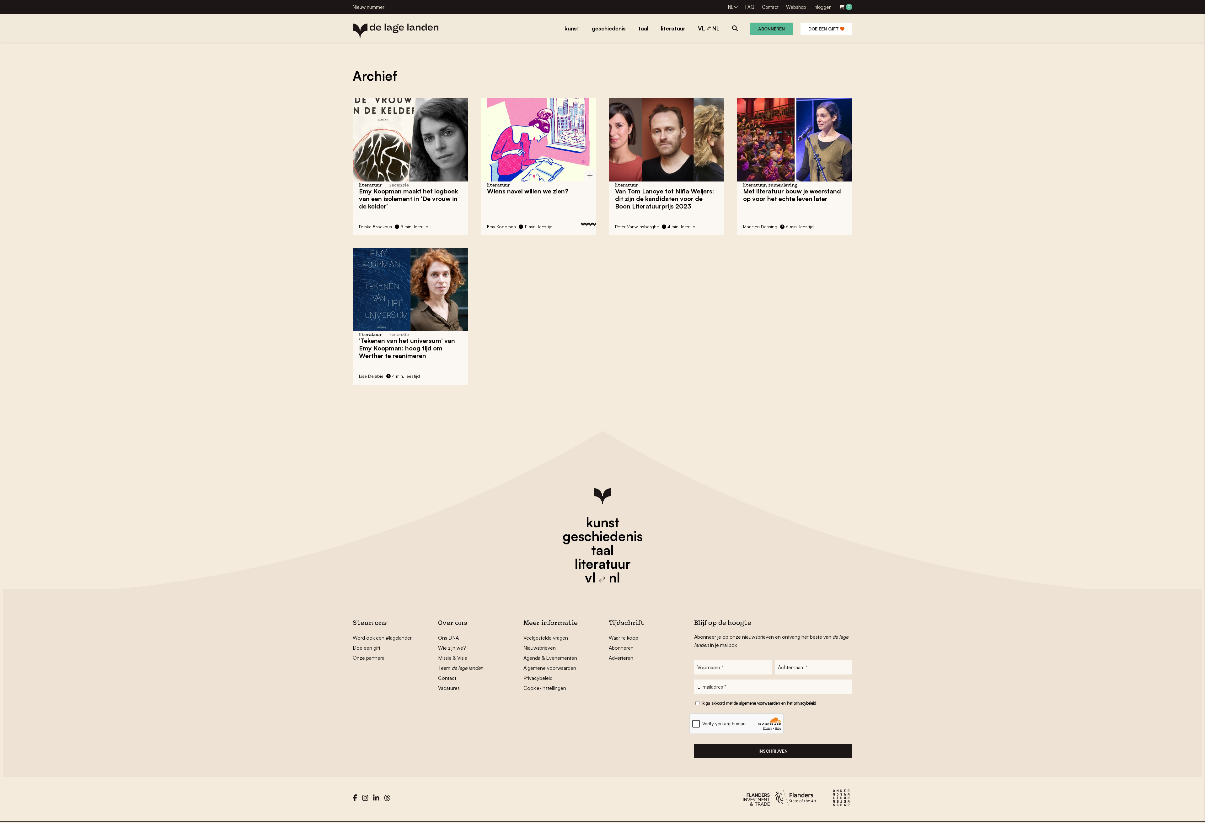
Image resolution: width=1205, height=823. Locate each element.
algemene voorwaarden (759, 703)
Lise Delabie (371, 376)
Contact (770, 7)
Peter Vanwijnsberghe (637, 226)
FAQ (749, 7)
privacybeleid (805, 703)
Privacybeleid (538, 678)
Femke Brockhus (375, 226)
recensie (399, 185)
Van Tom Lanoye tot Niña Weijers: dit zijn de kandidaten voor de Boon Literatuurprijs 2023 (664, 198)
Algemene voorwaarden (549, 668)
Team (460, 668)
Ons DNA (448, 638)
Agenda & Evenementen (550, 658)
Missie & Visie (452, 658)
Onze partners (368, 658)
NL (730, 7)
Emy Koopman (501, 226)
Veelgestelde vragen (545, 638)
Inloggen (823, 7)
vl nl (602, 577)
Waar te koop (623, 638)
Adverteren (621, 658)
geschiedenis (603, 536)
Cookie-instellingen (544, 688)
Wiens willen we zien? (527, 191)
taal (602, 550)
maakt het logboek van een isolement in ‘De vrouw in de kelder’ (408, 198)
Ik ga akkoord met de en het (759, 703)
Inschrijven (773, 751)
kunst (602, 522)
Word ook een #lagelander (382, 638)
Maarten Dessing (760, 226)
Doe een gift (824, 28)
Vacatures (449, 688)
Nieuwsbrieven (539, 648)
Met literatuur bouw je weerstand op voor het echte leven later (792, 195)
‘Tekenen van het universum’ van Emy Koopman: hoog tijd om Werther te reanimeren (407, 348)
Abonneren (771, 28)
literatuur (603, 563)
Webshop (796, 7)
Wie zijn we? (452, 648)
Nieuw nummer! (369, 7)
